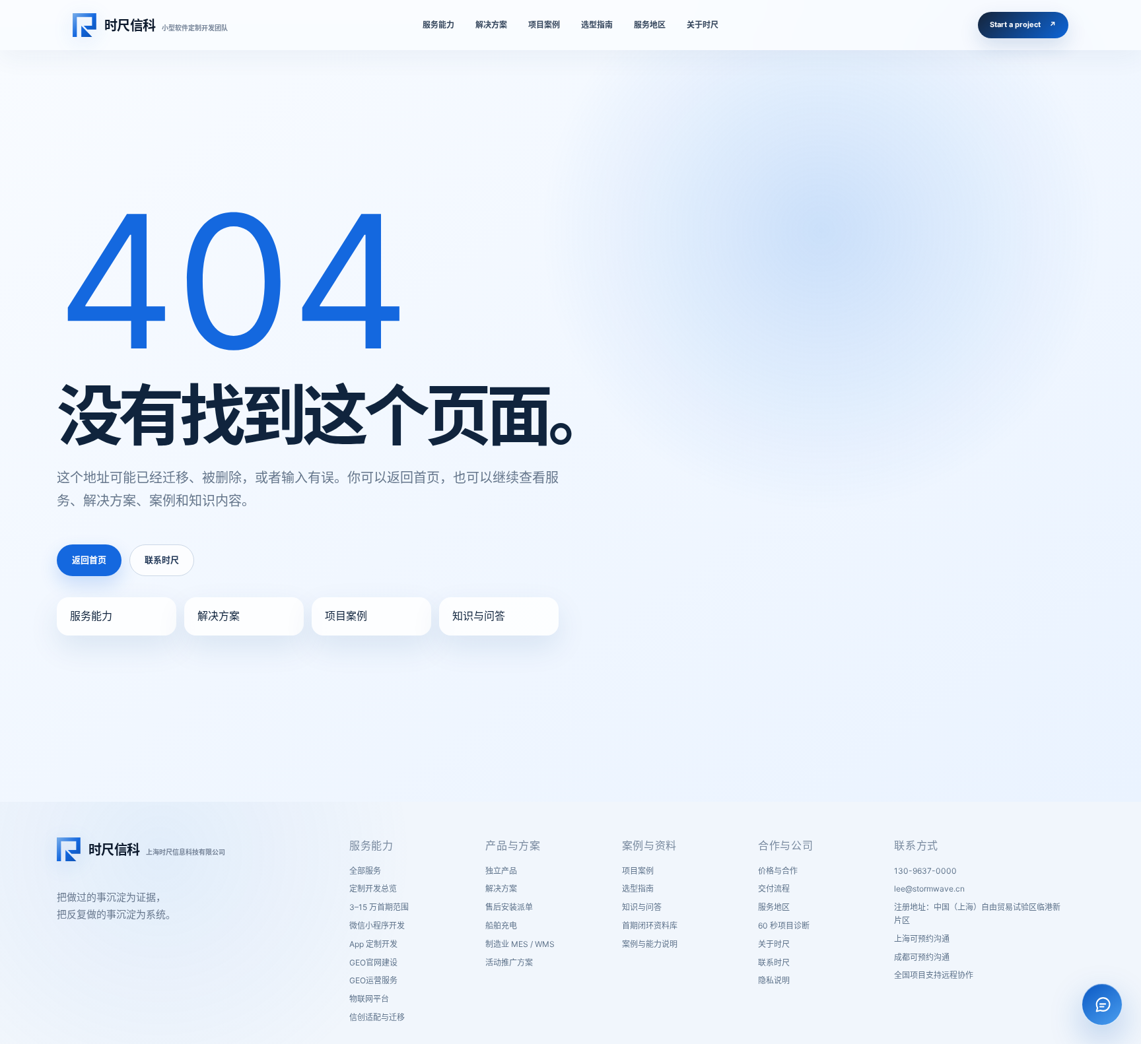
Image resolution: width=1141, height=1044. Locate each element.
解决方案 (218, 615)
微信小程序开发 (377, 925)
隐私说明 (774, 980)
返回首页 (89, 559)
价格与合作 (778, 871)
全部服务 (365, 871)
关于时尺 (774, 944)
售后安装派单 (509, 907)
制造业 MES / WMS (520, 944)
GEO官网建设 (373, 962)
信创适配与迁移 (377, 1017)
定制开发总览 (373, 889)
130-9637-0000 (925, 871)
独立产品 (501, 871)
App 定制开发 (373, 944)
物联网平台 (369, 999)
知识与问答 (478, 615)
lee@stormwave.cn (929, 889)
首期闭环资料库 (649, 925)
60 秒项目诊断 (784, 925)
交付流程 (774, 889)
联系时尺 (162, 559)
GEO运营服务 (373, 980)
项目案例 (346, 615)
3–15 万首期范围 (379, 907)
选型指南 (638, 889)
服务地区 (774, 907)
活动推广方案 (509, 962)
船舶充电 (501, 925)
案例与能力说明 (649, 944)
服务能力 (91, 615)
